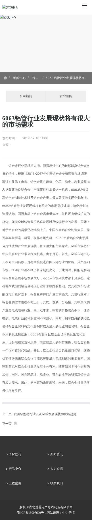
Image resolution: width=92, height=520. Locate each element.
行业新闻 (66, 96)
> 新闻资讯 (55, 454)
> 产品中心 (13, 468)
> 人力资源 (55, 468)
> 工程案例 (13, 483)
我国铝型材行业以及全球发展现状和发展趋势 (45, 414)
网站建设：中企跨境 (61, 512)
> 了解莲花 (13, 454)
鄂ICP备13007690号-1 (32, 512)
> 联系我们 (55, 483)
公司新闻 (26, 96)
